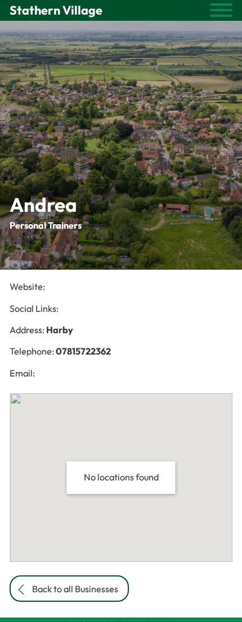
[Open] (221, 10)
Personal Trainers (46, 225)
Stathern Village (56, 10)
